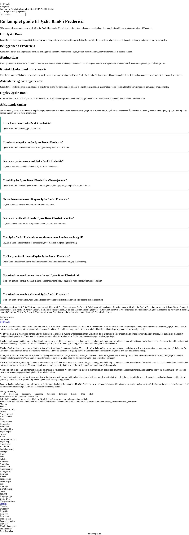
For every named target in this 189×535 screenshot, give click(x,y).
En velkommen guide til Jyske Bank (129, 307)
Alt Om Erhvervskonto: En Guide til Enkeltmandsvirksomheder (83, 307)
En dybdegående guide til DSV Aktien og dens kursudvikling (27, 307)
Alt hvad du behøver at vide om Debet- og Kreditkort (123, 310)
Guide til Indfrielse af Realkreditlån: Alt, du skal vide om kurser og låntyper (65, 310)
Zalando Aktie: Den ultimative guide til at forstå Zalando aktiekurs (81, 312)
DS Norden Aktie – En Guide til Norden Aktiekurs (28, 312)
